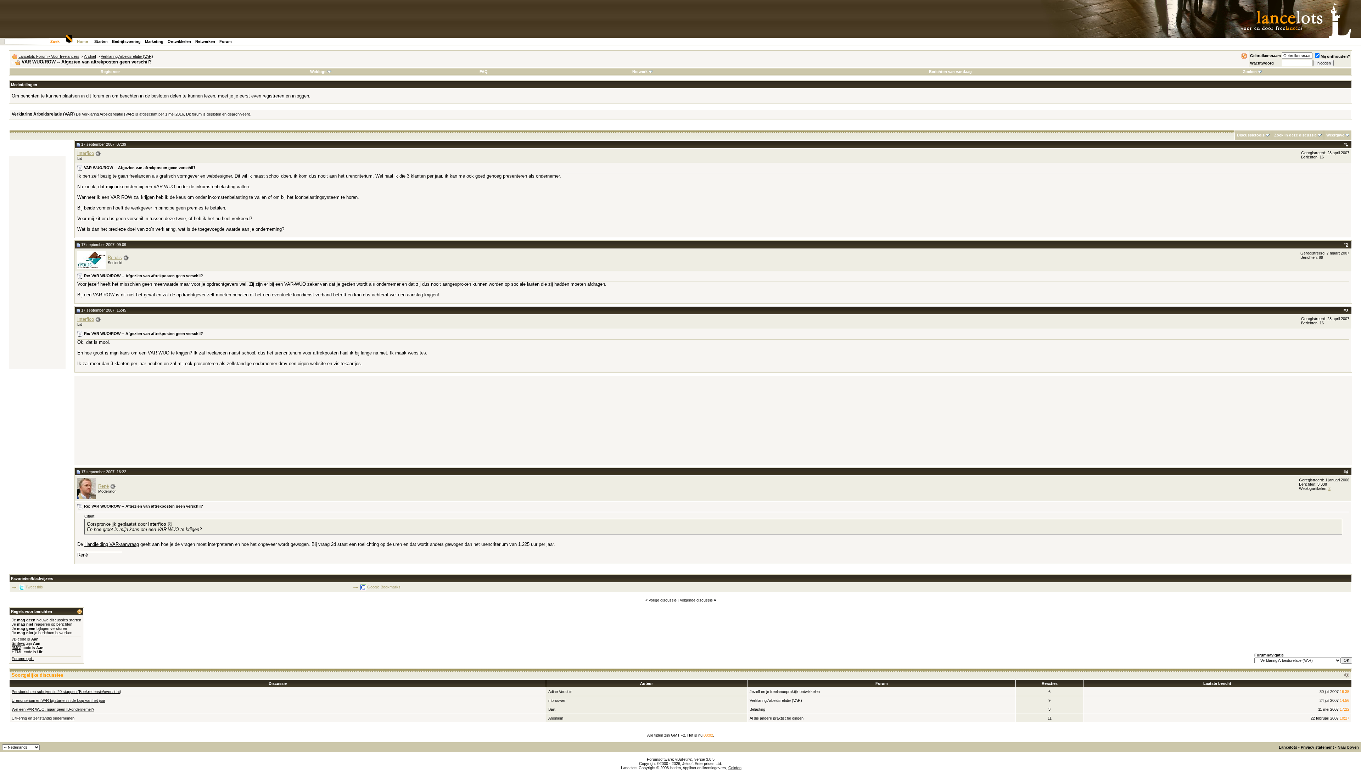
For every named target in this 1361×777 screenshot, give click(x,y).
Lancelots (1288, 747)
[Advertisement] (37, 262)
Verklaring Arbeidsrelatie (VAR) (127, 56)
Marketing (154, 41)
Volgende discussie (696, 600)
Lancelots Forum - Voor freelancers (48, 56)
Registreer (110, 71)
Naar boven (1348, 747)
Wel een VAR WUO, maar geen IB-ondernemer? (53, 709)
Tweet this (34, 587)
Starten (101, 41)
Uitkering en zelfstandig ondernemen (43, 718)
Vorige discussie (663, 600)
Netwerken (205, 41)
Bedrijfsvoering (126, 41)
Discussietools (1251, 135)
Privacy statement (1317, 747)
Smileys (18, 643)
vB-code (19, 639)
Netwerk (640, 71)
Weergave (1335, 135)
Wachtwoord (1262, 63)
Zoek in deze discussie (1295, 135)
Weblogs (318, 71)
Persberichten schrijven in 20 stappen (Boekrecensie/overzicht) (66, 691)
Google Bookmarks (384, 587)
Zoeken (1250, 71)
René (103, 486)
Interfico (85, 153)
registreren (273, 96)
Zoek (55, 41)
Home (82, 41)
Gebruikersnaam (1265, 56)
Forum (225, 41)
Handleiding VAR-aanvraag (111, 544)
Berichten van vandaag (950, 71)
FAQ (484, 71)
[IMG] (16, 647)
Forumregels (23, 658)
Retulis (115, 257)
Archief (90, 56)
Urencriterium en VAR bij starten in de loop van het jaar (58, 700)
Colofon (734, 768)
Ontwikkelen (179, 41)
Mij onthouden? (1335, 56)
